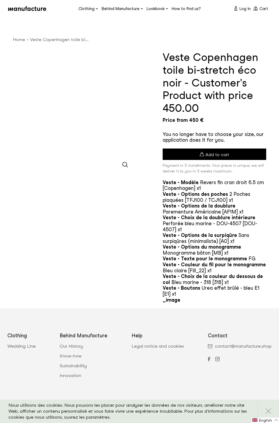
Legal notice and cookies (158, 346)
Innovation (70, 375)
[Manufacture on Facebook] (209, 360)
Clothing (86, 8)
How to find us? (186, 8)
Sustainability (73, 366)
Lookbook (156, 8)
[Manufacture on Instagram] (217, 360)
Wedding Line (21, 346)
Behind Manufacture (121, 8)
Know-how (70, 356)
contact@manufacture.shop (243, 346)
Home (19, 39)
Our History (71, 346)
